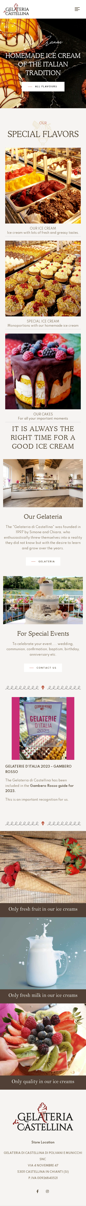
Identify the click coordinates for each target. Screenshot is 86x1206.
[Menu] (79, 9)
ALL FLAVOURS (46, 86)
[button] (43, 561)
